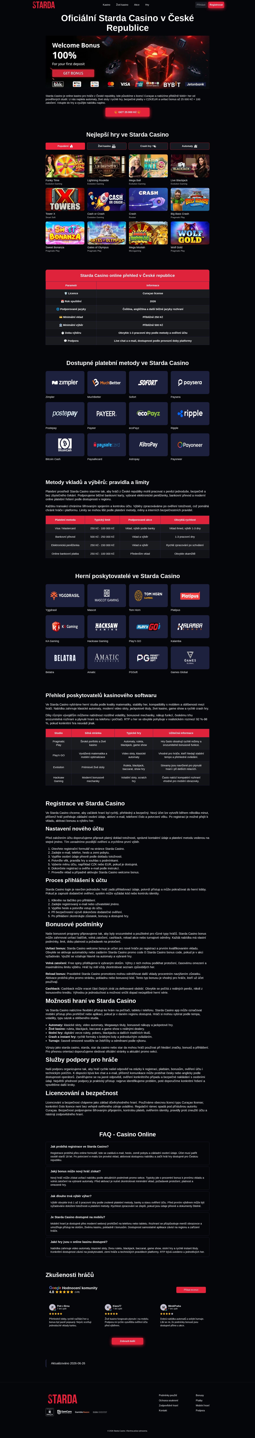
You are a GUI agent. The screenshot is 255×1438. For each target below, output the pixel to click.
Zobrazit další (127, 1341)
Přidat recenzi (191, 1290)
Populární (63, 146)
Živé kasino (104, 146)
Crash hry (145, 146)
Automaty (187, 146)
